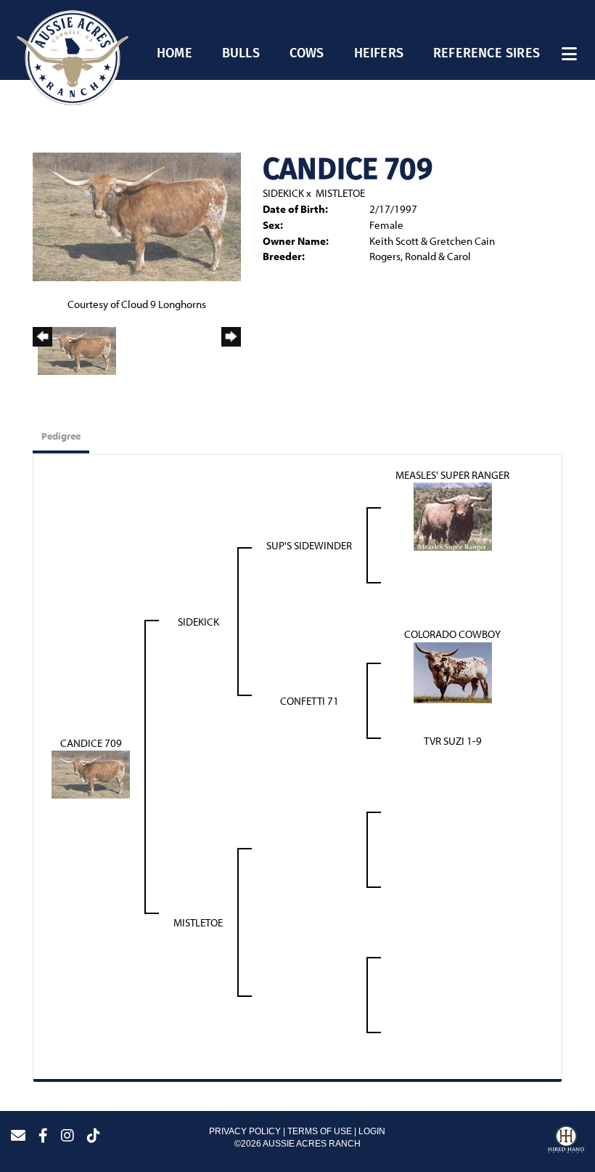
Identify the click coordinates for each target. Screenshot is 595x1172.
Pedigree (61, 435)
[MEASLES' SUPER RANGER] (453, 515)
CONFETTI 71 (309, 701)
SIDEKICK (283, 193)
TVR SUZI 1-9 (453, 741)
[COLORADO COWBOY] (453, 671)
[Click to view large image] (137, 215)
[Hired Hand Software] (566, 1141)
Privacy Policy (245, 1131)
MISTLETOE (340, 193)
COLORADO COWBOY (452, 634)
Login (371, 1131)
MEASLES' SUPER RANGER (452, 475)
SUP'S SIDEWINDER (309, 545)
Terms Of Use (319, 1131)
